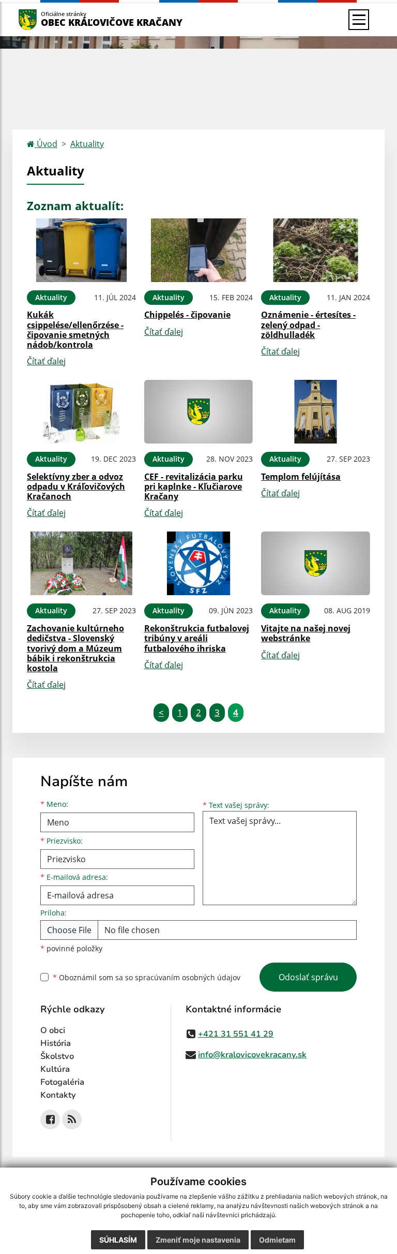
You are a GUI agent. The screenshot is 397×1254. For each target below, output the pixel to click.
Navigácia (43, 19)
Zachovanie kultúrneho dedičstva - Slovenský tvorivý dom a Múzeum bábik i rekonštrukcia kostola (75, 648)
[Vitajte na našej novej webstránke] (315, 563)
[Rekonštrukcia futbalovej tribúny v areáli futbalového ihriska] (198, 563)
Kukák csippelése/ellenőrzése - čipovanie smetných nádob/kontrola (75, 329)
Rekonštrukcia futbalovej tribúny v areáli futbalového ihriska (196, 638)
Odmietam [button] (277, 1239)
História (55, 1043)
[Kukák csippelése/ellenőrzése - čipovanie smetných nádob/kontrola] (81, 250)
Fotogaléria (62, 1082)
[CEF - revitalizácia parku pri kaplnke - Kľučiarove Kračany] (198, 412)
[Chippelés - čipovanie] (198, 250)
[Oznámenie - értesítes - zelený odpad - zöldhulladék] (315, 250)
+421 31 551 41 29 (235, 1034)
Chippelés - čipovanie (187, 314)
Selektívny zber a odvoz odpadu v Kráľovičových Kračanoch (76, 486)
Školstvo (57, 1056)
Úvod (46, 144)
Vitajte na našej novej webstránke (305, 633)
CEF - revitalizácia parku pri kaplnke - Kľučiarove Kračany (193, 486)
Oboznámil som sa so (146, 977)
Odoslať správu (308, 977)
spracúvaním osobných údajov (187, 977)
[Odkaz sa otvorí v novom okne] (50, 1119)
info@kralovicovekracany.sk (252, 1054)
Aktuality (87, 144)
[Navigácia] (358, 19)
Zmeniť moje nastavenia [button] (198, 1239)
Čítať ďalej (46, 361)
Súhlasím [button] (118, 1239)
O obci (52, 1030)
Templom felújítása (301, 476)
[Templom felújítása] (315, 412)
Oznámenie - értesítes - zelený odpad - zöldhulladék (308, 324)
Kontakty (58, 1095)
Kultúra (55, 1069)
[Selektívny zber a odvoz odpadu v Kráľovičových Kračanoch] (81, 412)
